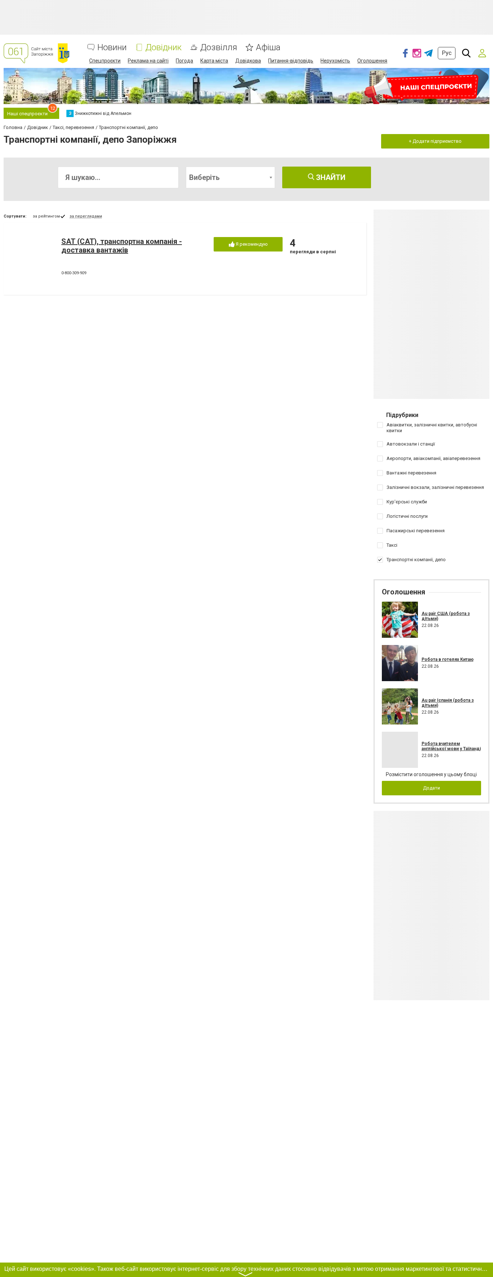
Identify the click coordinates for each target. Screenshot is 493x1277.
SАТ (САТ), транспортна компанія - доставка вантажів (121, 245)
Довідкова (248, 61)
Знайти (329, 177)
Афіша (268, 47)
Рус (446, 53)
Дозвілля (218, 47)
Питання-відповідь (290, 61)
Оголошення (372, 61)
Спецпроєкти (105, 61)
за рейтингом (46, 216)
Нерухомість (335, 61)
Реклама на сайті (148, 61)
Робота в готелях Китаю (448, 659)
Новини (112, 47)
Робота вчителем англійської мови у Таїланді (451, 746)
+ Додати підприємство (435, 141)
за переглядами (86, 216)
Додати (431, 788)
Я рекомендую (251, 244)
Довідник (163, 47)
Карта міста (214, 61)
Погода (184, 61)
